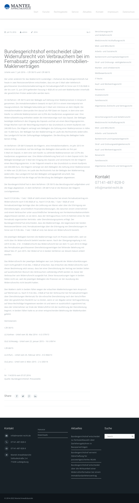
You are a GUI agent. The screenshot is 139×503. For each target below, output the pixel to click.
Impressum (113, 12)
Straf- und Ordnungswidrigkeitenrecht (112, 144)
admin (24, 32)
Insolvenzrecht (101, 95)
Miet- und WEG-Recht (105, 46)
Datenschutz (129, 12)
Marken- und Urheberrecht (107, 67)
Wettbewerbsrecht (103, 73)
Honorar (41, 429)
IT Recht (98, 78)
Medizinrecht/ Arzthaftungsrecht (110, 40)
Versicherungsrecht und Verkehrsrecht (112, 117)
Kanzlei (46, 12)
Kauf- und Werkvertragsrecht (108, 84)
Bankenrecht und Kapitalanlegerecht (112, 57)
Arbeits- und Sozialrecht (106, 51)
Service (75, 12)
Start (36, 12)
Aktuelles (87, 12)
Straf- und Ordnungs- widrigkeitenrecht (113, 62)
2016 (35, 32)
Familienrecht (101, 100)
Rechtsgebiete (60, 12)
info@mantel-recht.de (109, 187)
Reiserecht (100, 89)
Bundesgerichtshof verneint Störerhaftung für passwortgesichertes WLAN (84, 456)
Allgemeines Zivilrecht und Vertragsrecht (113, 105)
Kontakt (99, 12)
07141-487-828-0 (109, 182)
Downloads (43, 435)
